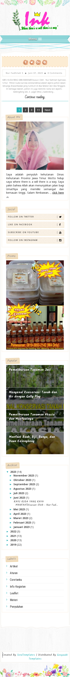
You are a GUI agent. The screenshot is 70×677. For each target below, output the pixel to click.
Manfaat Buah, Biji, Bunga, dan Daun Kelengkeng (32, 439)
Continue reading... (35, 97)
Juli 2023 (19, 493)
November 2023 (24, 475)
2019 (13, 544)
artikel (14, 566)
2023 (13, 472)
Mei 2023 (19, 509)
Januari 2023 (21, 527)
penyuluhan (16, 606)
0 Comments (55, 73)
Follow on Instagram (23, 240)
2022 (13, 531)
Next (48, 110)
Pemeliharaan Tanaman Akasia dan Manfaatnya (32, 417)
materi (14, 600)
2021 (13, 536)
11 (38, 110)
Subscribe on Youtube (23, 232)
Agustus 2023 (22, 488)
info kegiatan (18, 586)
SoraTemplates (26, 655)
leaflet (14, 593)
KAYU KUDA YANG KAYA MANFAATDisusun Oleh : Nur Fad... (35, 503)
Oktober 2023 (22, 480)
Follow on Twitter (21, 216)
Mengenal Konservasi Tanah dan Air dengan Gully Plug (33, 394)
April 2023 (20, 514)
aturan (14, 573)
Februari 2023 (22, 522)
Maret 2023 (21, 518)
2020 (13, 540)
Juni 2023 (19, 497)
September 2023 (24, 484)
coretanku (16, 579)
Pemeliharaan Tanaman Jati (30, 369)
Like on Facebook (20, 224)
